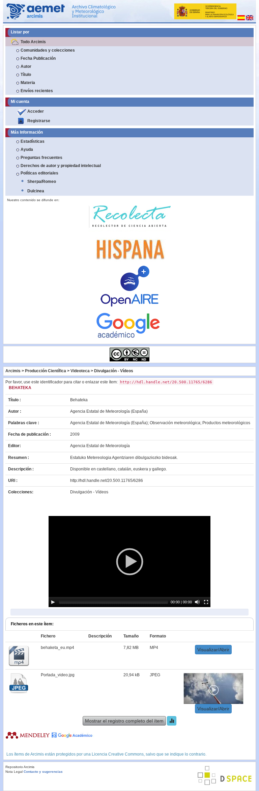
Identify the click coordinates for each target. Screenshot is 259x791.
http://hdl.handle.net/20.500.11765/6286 (106, 480)
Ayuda (27, 149)
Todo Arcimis (33, 41)
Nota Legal (14, 771)
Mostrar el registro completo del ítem (124, 721)
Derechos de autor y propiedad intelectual (61, 165)
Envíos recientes (37, 90)
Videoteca (80, 371)
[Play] (53, 602)
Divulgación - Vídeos (113, 371)
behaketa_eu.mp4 (57, 647)
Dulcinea (35, 191)
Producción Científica (45, 371)
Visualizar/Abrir (213, 649)
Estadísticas (33, 141)
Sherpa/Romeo (41, 181)
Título (26, 74)
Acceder (35, 111)
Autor (26, 66)
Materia (28, 82)
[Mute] (197, 602)
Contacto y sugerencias (43, 771)
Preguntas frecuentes (41, 157)
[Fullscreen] (206, 602)
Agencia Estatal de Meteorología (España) (109, 411)
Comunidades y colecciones (48, 50)
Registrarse (38, 120)
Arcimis (13, 371)
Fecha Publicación (38, 58)
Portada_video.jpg (58, 675)
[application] (129, 561)
